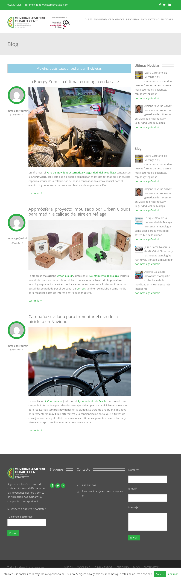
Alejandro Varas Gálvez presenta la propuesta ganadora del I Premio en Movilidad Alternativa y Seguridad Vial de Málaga (153, 114)
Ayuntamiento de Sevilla (92, 401)
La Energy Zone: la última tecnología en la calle (73, 81)
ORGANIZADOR (103, 567)
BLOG (136, 567)
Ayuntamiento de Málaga (104, 275)
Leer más (34, 193)
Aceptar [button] (160, 574)
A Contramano (53, 401)
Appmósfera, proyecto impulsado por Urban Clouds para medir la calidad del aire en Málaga (79, 211)
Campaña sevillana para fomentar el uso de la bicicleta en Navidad (73, 319)
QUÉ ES (68, 567)
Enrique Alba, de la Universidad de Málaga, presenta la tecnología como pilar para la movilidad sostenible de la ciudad (153, 226)
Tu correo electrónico (20, 516)
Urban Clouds (65, 275)
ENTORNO (123, 567)
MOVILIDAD (83, 567)
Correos (81, 288)
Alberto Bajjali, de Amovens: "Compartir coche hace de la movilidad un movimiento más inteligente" (153, 280)
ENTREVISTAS (152, 567)
